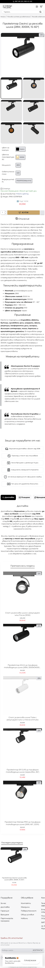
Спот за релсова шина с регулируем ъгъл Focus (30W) (22, 614)
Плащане (25, 497)
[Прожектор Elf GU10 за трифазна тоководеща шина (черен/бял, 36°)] (22, 747)
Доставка (9, 497)
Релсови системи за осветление (18, 16)
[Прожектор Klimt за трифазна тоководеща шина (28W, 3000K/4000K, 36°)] (22, 643)
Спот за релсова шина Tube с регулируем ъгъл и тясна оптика (22, 718)
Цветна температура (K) (8, 157)
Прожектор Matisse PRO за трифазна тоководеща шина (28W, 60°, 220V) (22, 823)
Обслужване (27, 898)
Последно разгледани (12, 842)
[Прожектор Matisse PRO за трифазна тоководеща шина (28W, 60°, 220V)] (22, 800)
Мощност (6, 165)
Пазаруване (6, 898)
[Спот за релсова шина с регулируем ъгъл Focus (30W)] (22, 591)
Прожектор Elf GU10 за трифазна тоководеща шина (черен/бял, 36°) (22, 771)
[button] (23, 212)
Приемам (30, 960)
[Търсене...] (40, 12)
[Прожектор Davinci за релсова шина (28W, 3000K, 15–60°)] (14, 861)
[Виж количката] (41, 6)
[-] (5, 213)
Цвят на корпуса (5, 149)
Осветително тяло (8, 173)
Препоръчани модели (22, 566)
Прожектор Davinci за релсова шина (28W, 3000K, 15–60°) (14, 879)
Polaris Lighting (22, 194)
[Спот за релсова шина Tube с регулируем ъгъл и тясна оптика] (22, 695)
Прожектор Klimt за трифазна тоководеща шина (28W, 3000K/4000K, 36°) (22, 666)
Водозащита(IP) (8, 180)
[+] (5, 211)
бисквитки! (9, 963)
